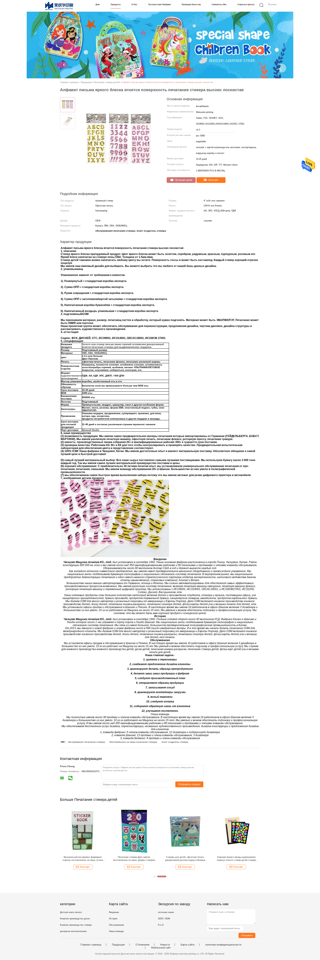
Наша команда (116, 931)
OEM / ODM (164, 918)
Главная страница (90, 944)
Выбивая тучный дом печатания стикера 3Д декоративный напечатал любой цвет (185, 858)
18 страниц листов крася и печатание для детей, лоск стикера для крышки (83, 858)
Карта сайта (187, 944)
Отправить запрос (189, 784)
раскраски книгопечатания (73, 931)
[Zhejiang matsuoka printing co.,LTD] (59, 5)
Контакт (213, 180)
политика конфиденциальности (223, 944)
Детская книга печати (71, 912)
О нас (134, 4)
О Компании (142, 944)
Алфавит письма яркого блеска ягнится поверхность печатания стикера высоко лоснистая (167, 82)
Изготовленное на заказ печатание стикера (133, 742)
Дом (98, 4)
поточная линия (166, 912)
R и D (161, 925)
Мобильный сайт (161, 947)
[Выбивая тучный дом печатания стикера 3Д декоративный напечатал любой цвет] (185, 830)
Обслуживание (116, 925)
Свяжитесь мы (219, 4)
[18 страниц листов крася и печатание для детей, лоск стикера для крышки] (83, 830)
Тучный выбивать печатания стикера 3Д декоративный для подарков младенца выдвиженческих (236, 859)
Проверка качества (191, 4)
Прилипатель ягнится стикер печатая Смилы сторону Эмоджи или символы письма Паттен (134, 859)
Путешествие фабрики (159, 4)
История (113, 918)
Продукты (116, 4)
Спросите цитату (246, 4)
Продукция (118, 944)
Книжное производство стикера (76, 925)
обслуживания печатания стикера (86, 742)
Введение (114, 912)
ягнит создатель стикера (175, 742)
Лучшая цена (183, 180)
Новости (165, 944)
